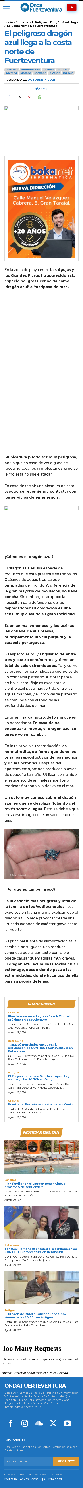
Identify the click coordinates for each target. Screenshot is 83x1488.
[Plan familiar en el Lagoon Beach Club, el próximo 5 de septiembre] (41, 1157)
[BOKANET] (41, 209)
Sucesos (54, 73)
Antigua (13, 1072)
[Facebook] (8, 97)
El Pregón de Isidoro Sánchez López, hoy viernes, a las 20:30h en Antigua (39, 1077)
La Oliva (48, 69)
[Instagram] (25, 1424)
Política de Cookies (16, 1479)
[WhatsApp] (39, 97)
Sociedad (40, 73)
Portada (11, 73)
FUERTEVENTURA (30, 69)
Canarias (22, 22)
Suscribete (66, 1461)
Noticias (62, 69)
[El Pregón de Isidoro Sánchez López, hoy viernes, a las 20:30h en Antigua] (41, 1287)
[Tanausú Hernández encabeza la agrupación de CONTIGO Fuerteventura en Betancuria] (41, 1222)
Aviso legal (38, 1479)
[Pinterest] (29, 97)
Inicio (8, 22)
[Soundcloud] (39, 1424)
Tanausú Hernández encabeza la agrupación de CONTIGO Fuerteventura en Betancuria (40, 1048)
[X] (19, 97)
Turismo (67, 73)
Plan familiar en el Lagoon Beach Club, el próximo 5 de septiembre (39, 1017)
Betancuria (15, 1041)
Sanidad (25, 73)
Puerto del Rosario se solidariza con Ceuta (40, 1104)
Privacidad (55, 1479)
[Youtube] (67, 1424)
